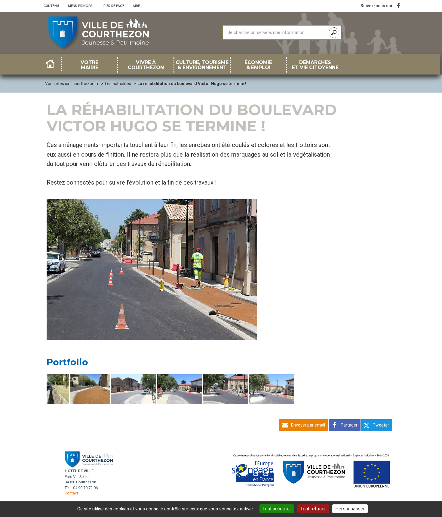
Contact (71, 493)
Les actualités (118, 83)
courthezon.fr (85, 83)
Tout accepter (276, 509)
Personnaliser (350, 509)
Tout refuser (313, 509)
